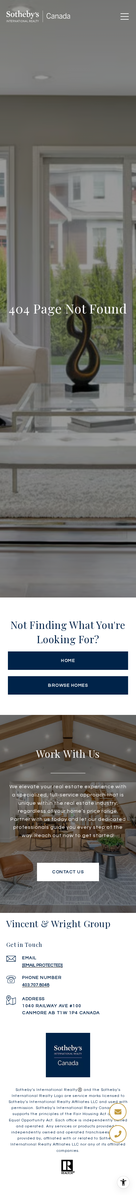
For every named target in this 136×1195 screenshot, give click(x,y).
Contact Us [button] (68, 872)
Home (68, 660)
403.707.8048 (35, 985)
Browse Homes (68, 685)
